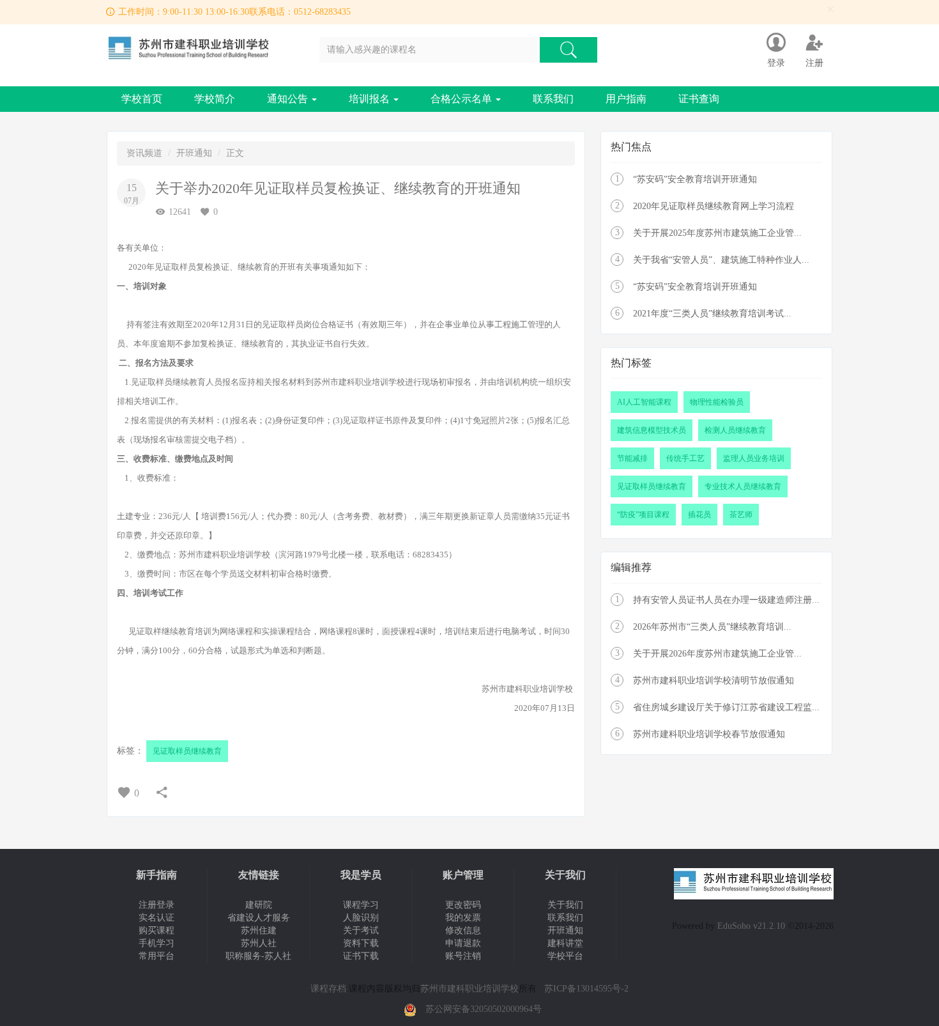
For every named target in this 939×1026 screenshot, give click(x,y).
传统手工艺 (685, 458)
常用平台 (156, 956)
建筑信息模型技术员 (651, 430)
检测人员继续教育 (735, 430)
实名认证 (156, 917)
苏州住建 (259, 930)
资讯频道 (144, 153)
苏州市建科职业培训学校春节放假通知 (709, 734)
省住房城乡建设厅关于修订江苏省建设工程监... (726, 707)
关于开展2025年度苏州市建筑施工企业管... (717, 233)
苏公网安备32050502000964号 (483, 1009)
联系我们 (553, 98)
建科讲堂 (565, 943)
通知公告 (288, 98)
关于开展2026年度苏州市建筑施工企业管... (717, 653)
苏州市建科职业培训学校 (469, 988)
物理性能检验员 (717, 402)
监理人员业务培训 (753, 458)
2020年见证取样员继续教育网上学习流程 (713, 206)
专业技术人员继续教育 (743, 486)
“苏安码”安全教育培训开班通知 (695, 179)
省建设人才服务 (258, 917)
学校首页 (141, 98)
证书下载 (361, 956)
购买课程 (156, 930)
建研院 (258, 905)
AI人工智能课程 (644, 402)
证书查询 (698, 98)
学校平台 (565, 956)
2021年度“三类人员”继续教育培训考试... (712, 313)
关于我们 (565, 905)
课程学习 (361, 905)
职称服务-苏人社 (258, 956)
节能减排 (632, 458)
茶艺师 (740, 514)
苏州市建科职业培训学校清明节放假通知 (713, 680)
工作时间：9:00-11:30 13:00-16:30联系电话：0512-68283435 (234, 12)
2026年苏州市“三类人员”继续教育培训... (712, 627)
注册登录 (156, 905)
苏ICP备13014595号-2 (586, 988)
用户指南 (626, 98)
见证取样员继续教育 (187, 751)
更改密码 (463, 905)
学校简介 (214, 98)
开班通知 (194, 153)
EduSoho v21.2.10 (751, 926)
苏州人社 (259, 943)
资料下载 (361, 943)
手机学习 (156, 943)
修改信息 (463, 930)
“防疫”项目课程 (643, 514)
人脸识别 (361, 917)
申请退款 (463, 943)
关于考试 (361, 930)
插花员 (699, 514)
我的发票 (463, 917)
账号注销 (463, 956)
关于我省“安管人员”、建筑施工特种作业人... (721, 260)
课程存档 (328, 988)
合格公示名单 (462, 98)
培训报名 (370, 98)
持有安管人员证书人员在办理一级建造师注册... (726, 600)
